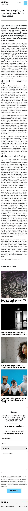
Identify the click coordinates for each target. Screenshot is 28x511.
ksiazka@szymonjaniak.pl (14, 433)
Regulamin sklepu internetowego (7, 506)
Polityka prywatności (23, 506)
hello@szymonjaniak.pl (14, 426)
